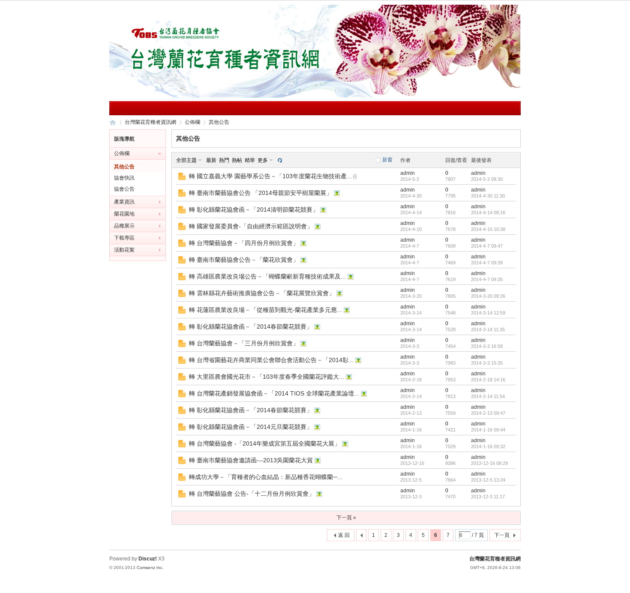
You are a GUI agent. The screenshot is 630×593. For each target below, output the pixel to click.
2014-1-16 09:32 (488, 446)
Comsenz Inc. (150, 567)
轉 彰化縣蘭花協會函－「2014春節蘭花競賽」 (250, 326)
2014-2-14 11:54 (488, 396)
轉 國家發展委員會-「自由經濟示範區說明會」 (251, 226)
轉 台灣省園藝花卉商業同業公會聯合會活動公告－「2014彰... (271, 359)
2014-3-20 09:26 (488, 296)
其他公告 (219, 122)
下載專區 (124, 238)
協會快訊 (124, 178)
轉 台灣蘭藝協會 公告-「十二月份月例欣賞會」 (252, 493)
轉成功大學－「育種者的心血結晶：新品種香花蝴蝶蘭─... (265, 476)
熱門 (224, 160)
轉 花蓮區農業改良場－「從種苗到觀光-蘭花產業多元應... (265, 309)
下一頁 (502, 535)
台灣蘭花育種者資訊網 (112, 122)
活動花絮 (124, 250)
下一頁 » (346, 518)
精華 (250, 160)
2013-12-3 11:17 (488, 496)
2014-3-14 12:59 (488, 312)
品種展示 (124, 226)
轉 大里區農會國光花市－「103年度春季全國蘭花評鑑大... (266, 376)
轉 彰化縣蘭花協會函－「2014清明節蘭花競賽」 (253, 209)
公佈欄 (192, 122)
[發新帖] (188, 536)
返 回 (344, 535)
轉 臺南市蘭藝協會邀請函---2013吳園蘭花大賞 (251, 460)
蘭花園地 (124, 214)
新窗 (387, 160)
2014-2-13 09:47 (488, 413)
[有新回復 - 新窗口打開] (182, 178)
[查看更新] (279, 160)
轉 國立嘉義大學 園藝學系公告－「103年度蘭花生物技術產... (270, 176)
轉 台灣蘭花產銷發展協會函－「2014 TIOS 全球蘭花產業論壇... (274, 393)
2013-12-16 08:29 (489, 463)
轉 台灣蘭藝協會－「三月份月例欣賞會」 (244, 343)
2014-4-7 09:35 (487, 279)
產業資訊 (124, 202)
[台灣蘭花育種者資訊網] (315, 96)
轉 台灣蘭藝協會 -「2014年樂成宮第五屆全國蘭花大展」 (264, 443)
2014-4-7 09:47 (487, 246)
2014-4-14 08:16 (488, 212)
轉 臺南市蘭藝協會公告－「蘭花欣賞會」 (244, 259)
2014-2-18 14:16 (488, 379)
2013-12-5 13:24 (488, 479)
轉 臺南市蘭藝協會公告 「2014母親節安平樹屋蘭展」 (260, 192)
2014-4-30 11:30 (488, 195)
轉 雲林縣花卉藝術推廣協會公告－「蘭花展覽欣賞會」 (262, 293)
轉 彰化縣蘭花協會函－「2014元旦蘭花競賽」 (250, 426)
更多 (263, 160)
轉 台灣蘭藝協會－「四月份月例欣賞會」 (244, 243)
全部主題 (186, 160)
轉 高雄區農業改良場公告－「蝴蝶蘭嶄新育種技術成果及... (267, 276)
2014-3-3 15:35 (487, 362)
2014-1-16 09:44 (488, 429)
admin (407, 173)
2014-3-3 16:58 (487, 346)
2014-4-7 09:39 (487, 262)
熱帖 (237, 160)
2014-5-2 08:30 (487, 179)
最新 (211, 160)
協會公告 (124, 189)
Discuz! (147, 559)
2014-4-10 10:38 (488, 229)
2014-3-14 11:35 (488, 329)
